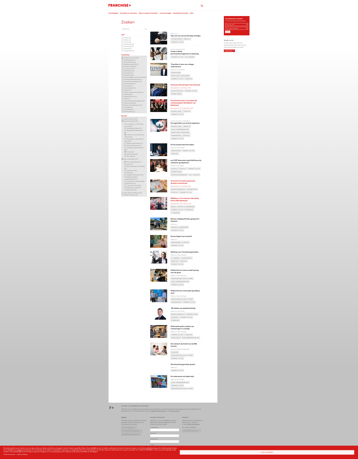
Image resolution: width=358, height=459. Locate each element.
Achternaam (154, 439)
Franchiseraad (187, 258)
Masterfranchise (177, 91)
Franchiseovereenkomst (179, 175)
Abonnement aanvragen (130, 434)
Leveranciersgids (165, 13)
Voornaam (153, 433)
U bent (152, 445)
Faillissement (189, 57)
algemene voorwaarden (158, 411)
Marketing (174, 261)
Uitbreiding (189, 210)
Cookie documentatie (9, 454)
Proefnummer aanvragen (130, 431)
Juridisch (174, 168)
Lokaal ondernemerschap (180, 129)
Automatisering (176, 39)
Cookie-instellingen (22, 454)
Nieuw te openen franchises (148, 13)
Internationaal (176, 94)
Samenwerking (176, 135)
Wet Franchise (195, 175)
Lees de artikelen (128, 427)
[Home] (120, 5)
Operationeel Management (180, 76)
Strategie (187, 111)
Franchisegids (113, 13)
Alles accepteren (267, 452)
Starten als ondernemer (185, 206)
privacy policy (175, 411)
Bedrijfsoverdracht (178, 189)
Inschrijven (229, 51)
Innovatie (187, 39)
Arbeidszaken (175, 72)
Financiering (175, 338)
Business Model (176, 111)
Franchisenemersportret (190, 338)
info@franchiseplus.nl (193, 424)
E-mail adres (154, 427)
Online (173, 206)
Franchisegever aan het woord (182, 278)
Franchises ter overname (128, 13)
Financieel (188, 79)
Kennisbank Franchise (180, 13)
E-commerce (175, 213)
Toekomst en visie (177, 42)
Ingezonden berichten (190, 431)
